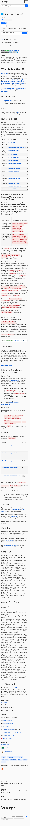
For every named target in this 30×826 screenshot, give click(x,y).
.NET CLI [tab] (4, 26)
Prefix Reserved (7, 20)
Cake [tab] (3, 30)
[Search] (26, 5)
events (25, 759)
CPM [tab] (23, 26)
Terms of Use (19, 816)
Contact (4, 782)
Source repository (8, 723)
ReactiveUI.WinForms (14, 163)
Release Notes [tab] (15, 45)
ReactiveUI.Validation (14, 186)
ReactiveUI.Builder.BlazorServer (11, 475)
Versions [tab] (5, 45)
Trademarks (4, 820)
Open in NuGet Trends (9, 735)
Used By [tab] (16, 42)
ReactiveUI (4, 73)
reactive (20, 757)
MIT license (6, 726)
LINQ (19, 759)
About (13, 816)
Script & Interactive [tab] (12, 28)
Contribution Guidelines (11, 545)
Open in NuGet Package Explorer (12, 732)
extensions (5, 759)
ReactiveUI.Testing (13, 150)
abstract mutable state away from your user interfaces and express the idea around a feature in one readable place (13, 81)
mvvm (4, 757)
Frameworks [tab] (14, 39)
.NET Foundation (20, 688)
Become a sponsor (6, 365)
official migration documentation (10, 403)
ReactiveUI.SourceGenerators (17, 147)
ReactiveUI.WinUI (13, 158)
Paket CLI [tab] (4, 28)
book (18, 112)
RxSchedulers (8, 100)
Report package (7, 738)
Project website (7, 720)
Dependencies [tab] (7, 42)
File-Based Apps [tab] (22, 28)
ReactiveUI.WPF (12, 155)
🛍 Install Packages (15, 88)
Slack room (14, 516)
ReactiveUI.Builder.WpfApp (10, 467)
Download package (8, 729)
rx (15, 757)
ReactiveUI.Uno (12, 174)
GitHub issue (9, 540)
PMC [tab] (9, 26)
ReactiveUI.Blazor (13, 171)
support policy (15, 380)
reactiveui (7, 748)
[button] (24, 33)
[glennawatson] (2, 751)
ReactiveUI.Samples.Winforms (11, 453)
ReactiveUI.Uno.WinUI (14, 178)
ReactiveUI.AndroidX (14, 168)
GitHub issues (16, 509)
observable (13, 759)
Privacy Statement (19, 818)
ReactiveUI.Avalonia (14, 183)
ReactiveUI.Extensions (14, 189)
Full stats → (4, 702)
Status (3, 789)
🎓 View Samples (10, 90)
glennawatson (8, 751)
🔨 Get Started (5, 88)
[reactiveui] (2, 747)
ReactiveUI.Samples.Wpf (9, 445)
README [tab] (5, 39)
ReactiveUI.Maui (13, 160)
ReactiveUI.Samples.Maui (9, 461)
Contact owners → (5, 744)
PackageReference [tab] (16, 26)
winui (3, 762)
